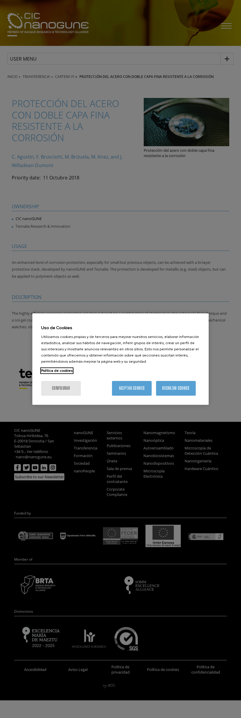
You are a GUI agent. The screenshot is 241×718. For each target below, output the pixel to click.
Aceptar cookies (132, 388)
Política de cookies (57, 370)
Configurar (61, 388)
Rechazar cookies (175, 388)
